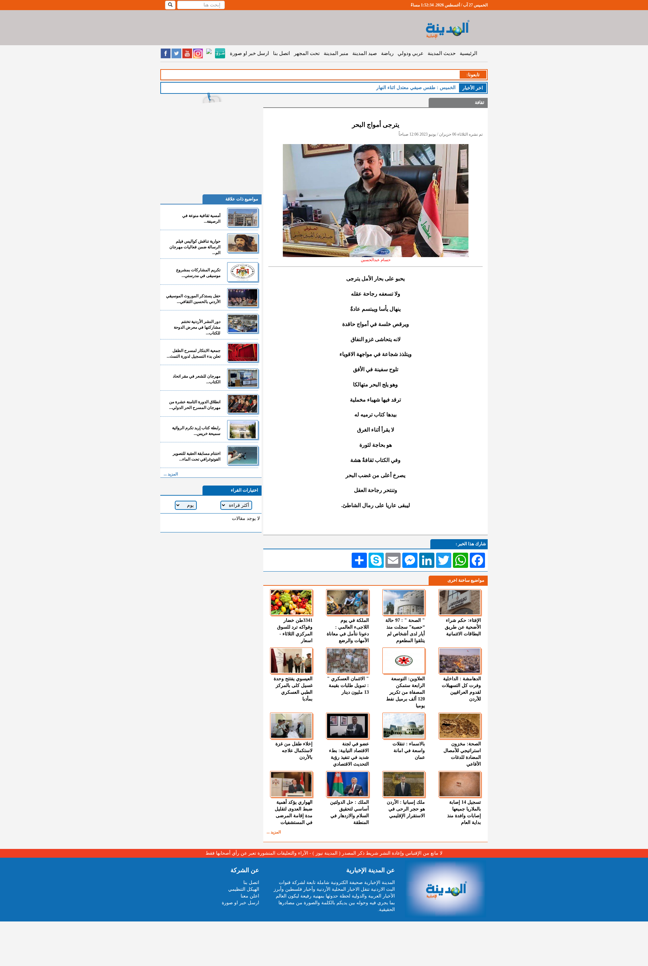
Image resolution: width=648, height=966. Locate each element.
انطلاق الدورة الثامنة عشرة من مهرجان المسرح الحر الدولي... (194, 404)
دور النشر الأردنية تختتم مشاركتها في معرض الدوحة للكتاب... (197, 327)
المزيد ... (274, 832)
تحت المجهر (307, 53)
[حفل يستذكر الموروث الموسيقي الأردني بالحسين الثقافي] (242, 297)
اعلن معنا (250, 896)
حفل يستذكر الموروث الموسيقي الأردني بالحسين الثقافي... (193, 299)
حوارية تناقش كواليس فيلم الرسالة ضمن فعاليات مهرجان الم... (194, 247)
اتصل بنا (281, 53)
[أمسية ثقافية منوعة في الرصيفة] (242, 217)
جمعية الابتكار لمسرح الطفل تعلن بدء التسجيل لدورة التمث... (193, 353)
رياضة (387, 53)
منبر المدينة (336, 53)
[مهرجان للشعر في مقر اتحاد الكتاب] (242, 378)
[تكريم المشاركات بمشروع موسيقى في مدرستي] (242, 271)
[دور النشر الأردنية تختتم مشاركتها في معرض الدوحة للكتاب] (242, 323)
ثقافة (479, 102)
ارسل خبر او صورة (249, 53)
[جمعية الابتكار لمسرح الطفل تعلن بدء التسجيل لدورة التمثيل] (242, 352)
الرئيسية (468, 53)
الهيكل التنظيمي (243, 889)
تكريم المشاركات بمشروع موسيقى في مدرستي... (198, 273)
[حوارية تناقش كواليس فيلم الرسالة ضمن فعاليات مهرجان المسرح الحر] (242, 243)
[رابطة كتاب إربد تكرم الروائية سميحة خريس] (242, 429)
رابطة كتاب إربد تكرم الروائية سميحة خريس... (196, 430)
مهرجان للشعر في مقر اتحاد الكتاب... (196, 379)
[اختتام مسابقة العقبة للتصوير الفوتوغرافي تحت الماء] (242, 455)
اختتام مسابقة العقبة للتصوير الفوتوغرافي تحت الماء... (196, 456)
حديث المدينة (442, 53)
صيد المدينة (364, 53)
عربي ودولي (411, 53)
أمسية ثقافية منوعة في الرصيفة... (201, 218)
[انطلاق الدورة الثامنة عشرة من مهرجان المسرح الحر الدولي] (242, 403)
